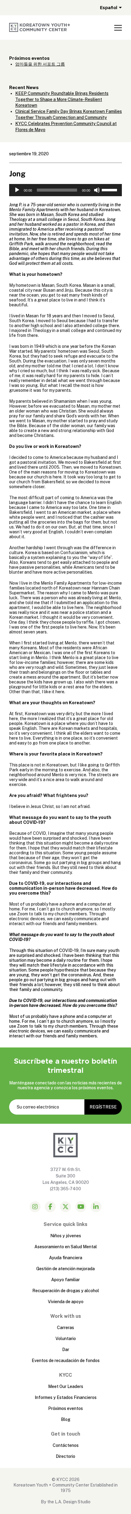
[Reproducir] (17, 190)
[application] (65, 190)
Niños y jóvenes (65, 1235)
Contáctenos (66, 1445)
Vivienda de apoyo (65, 1301)
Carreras (65, 1327)
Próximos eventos (65, 1408)
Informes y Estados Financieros (66, 1397)
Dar (65, 1349)
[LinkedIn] (95, 1206)
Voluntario (65, 1338)
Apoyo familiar (65, 1279)
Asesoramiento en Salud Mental (65, 1246)
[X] (65, 1206)
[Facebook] (50, 1206)
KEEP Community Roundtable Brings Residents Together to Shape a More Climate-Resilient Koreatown (61, 99)
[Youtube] (80, 1206)
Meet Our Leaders (65, 1386)
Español (108, 7)
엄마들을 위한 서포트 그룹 (40, 64)
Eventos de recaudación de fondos (66, 1360)
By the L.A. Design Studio (65, 1501)
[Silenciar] (97, 190)
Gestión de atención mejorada (65, 1268)
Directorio (65, 1456)
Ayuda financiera (65, 1257)
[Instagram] (35, 1206)
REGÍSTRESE (103, 1107)
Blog (65, 1419)
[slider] (110, 189)
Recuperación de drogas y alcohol (65, 1290)
